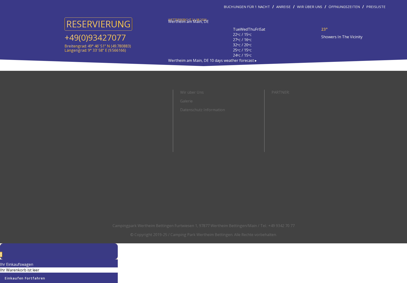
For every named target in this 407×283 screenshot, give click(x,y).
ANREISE (283, 6)
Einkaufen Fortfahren (25, 278)
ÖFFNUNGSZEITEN (344, 6)
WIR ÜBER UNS (309, 6)
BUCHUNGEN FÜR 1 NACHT (247, 6)
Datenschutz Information (202, 109)
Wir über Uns (192, 92)
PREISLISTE (376, 6)
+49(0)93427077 (95, 37)
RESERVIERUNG (98, 24)
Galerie (186, 101)
